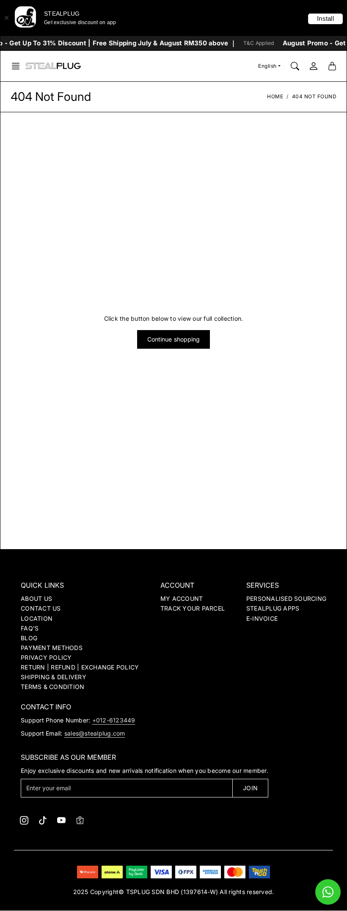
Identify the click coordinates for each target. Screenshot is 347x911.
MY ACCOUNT (181, 598)
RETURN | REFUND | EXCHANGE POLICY (80, 667)
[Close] (6, 17)
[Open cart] (332, 66)
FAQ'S (30, 628)
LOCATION (36, 618)
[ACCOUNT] (313, 66)
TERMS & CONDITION (52, 686)
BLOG (29, 638)
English (267, 66)
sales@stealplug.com (94, 733)
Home (275, 96)
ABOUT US (36, 598)
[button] (18, 66)
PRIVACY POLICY (46, 657)
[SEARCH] (295, 66)
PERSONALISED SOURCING (286, 598)
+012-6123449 (113, 720)
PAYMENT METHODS (52, 647)
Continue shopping (173, 339)
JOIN (250, 788)
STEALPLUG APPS (273, 608)
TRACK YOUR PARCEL (192, 608)
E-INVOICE (262, 618)
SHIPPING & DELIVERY (53, 676)
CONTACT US (41, 608)
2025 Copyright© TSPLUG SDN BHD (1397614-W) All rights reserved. (173, 891)
